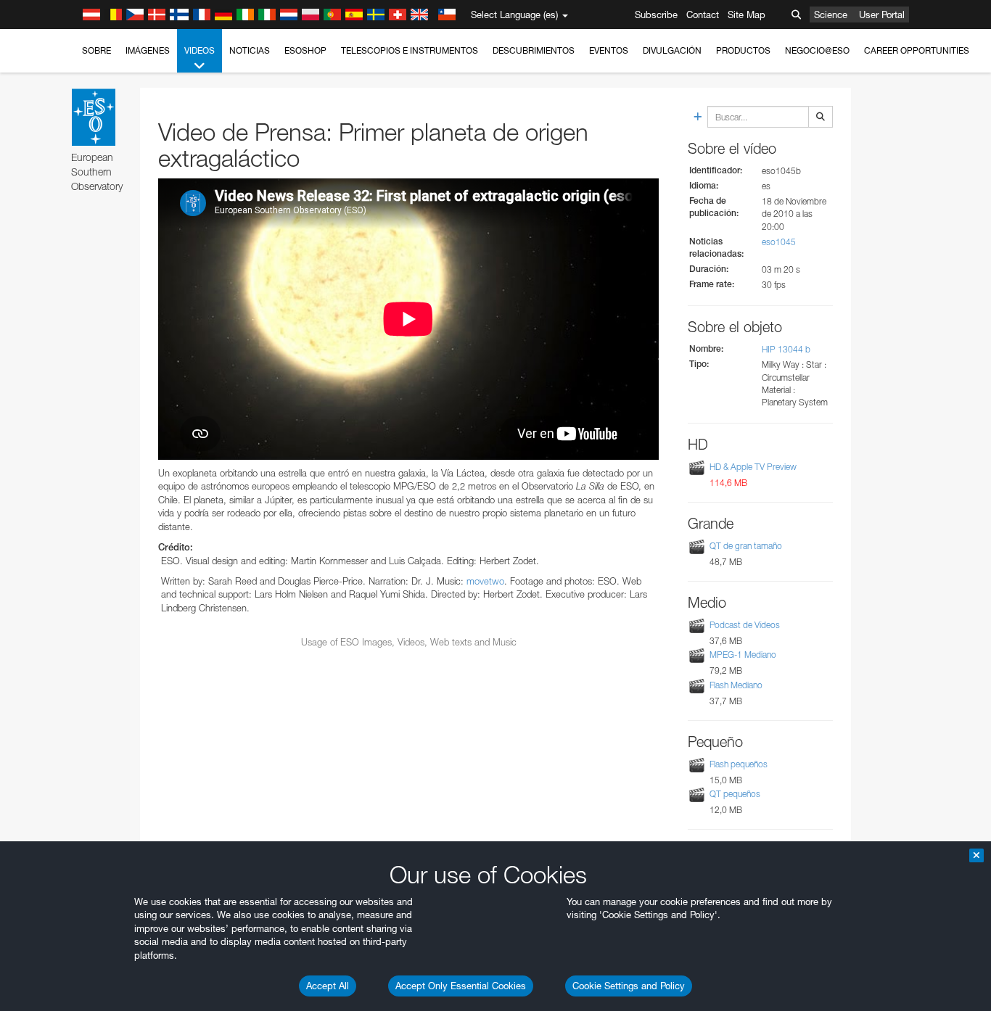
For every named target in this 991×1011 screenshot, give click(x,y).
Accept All (327, 985)
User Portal (882, 14)
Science (830, 14)
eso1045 (779, 241)
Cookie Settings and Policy (628, 985)
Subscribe (656, 14)
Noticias (249, 50)
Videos (199, 50)
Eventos (608, 50)
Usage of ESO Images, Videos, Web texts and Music (409, 642)
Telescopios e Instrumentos (409, 50)
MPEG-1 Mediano (743, 654)
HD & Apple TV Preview (753, 466)
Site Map (746, 14)
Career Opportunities (916, 50)
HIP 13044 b (786, 349)
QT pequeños (735, 793)
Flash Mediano (736, 685)
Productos (743, 50)
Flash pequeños (739, 764)
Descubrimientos (534, 50)
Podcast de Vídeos (745, 624)
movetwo (485, 581)
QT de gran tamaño (746, 545)
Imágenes (148, 50)
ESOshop (305, 50)
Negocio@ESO (817, 50)
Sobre (96, 50)
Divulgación (672, 50)
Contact (702, 14)
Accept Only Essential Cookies (460, 985)
